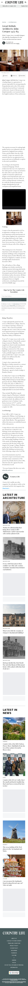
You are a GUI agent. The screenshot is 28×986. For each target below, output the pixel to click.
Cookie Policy (14, 948)
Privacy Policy (14, 945)
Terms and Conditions (14, 943)
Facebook (14, 953)
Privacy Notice (12, 305)
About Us (14, 938)
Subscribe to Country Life (9, 6)
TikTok (14, 962)
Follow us (15, 75)
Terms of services (16, 303)
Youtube (14, 955)
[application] (14, 197)
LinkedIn (14, 960)
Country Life (10, 42)
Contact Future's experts (14, 941)
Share (6, 75)
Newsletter (23, 75)
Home (4, 22)
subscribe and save (7, 470)
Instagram (14, 950)
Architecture (12, 22)
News (18, 43)
